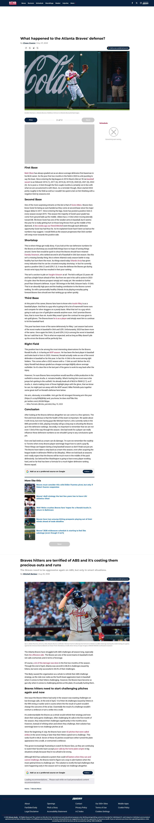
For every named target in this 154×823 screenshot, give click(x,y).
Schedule (39, 3)
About (27, 803)
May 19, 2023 (57, 404)
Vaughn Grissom (55, 275)
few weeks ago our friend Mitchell (49, 226)
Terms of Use (101, 807)
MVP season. (55, 352)
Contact (78, 803)
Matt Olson (29, 173)
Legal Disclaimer (32, 811)
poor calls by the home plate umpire (69, 749)
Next (88, 120)
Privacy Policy (81, 807)
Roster (57, 3)
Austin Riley (77, 303)
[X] (136, 3)
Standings (49, 3)
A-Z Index (79, 811)
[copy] (37, 48)
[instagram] (141, 3)
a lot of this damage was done (46, 663)
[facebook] (132, 3)
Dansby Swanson (32, 255)
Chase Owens (29, 43)
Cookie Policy (123, 807)
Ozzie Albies (76, 205)
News (23, 3)
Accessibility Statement (57, 811)
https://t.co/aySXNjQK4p (35, 398)
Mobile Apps (123, 803)
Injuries (65, 3)
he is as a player (60, 318)
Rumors (31, 3)
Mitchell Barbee (30, 574)
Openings (51, 803)
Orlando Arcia (76, 260)
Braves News (36, 789)
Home (27, 789)
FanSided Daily (31, 807)
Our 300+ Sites (101, 803)
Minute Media (13, 817)
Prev (31, 120)
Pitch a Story (52, 807)
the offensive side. (36, 655)
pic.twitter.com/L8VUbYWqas (37, 401)
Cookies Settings (102, 811)
